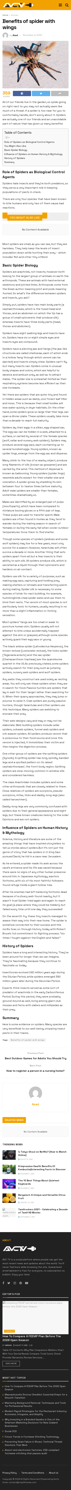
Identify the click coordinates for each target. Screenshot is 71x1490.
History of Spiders (14, 158)
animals (14, 15)
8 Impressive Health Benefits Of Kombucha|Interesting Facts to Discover (42, 1168)
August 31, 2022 (26, 1159)
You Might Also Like (15, 145)
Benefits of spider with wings (28, 1040)
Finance (9, 1331)
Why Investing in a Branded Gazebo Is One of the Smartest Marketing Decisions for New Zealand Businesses (32, 1422)
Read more (11, 1363)
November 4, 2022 (32, 35)
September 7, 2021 (27, 1217)
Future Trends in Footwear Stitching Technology (32, 1436)
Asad (15, 35)
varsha (8, 1345)
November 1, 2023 (27, 1174)
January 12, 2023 (27, 1202)
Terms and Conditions (32, 1472)
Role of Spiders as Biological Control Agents (29, 141)
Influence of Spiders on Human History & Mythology (33, 154)
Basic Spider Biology (15, 149)
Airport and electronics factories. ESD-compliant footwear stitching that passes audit (32, 1451)
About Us (53, 1472)
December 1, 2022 (27, 1188)
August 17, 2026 (21, 1345)
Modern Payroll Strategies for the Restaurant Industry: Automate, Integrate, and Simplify (36, 1413)
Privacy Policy (9, 1472)
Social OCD (11, 1431)
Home (5, 15)
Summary (9, 162)
